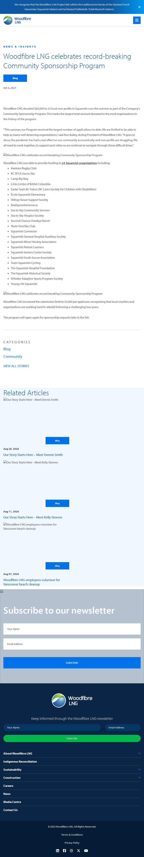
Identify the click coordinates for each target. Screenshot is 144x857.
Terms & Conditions (72, 834)
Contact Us (10, 810)
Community (12, 356)
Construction (11, 777)
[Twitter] (78, 851)
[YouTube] (86, 851)
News (6, 794)
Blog (15, 78)
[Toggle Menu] (137, 20)
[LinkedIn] (57, 851)
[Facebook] (64, 851)
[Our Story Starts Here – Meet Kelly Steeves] (36, 490)
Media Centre (12, 802)
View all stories (16, 366)
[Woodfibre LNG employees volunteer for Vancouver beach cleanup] (36, 554)
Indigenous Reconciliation (20, 761)
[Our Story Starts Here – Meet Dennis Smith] (36, 427)
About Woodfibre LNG (17, 753)
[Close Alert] (139, 7)
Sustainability (12, 769)
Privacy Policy (72, 842)
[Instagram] (71, 851)
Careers (8, 786)
